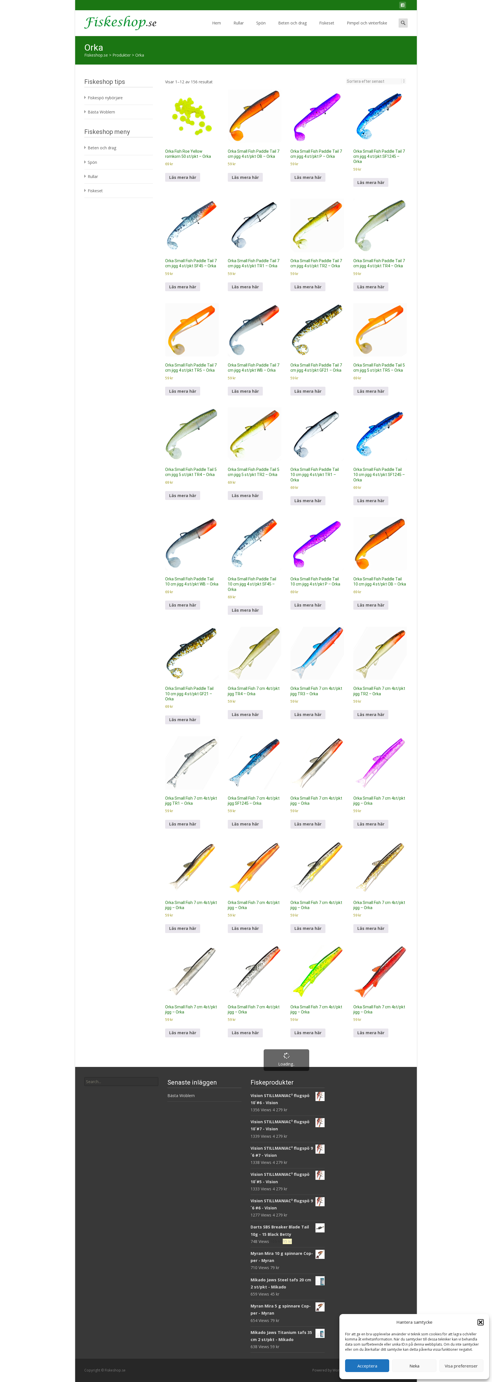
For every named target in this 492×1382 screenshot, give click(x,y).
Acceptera (367, 1366)
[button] (480, 1322)
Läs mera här (182, 177)
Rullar (238, 23)
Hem (216, 23)
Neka (414, 1366)
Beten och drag (292, 23)
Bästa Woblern (101, 112)
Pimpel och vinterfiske (367, 23)
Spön (261, 23)
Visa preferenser (461, 1366)
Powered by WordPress (331, 1370)
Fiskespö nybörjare (105, 97)
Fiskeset (326, 23)
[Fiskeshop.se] (115, 21)
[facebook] (402, 6)
